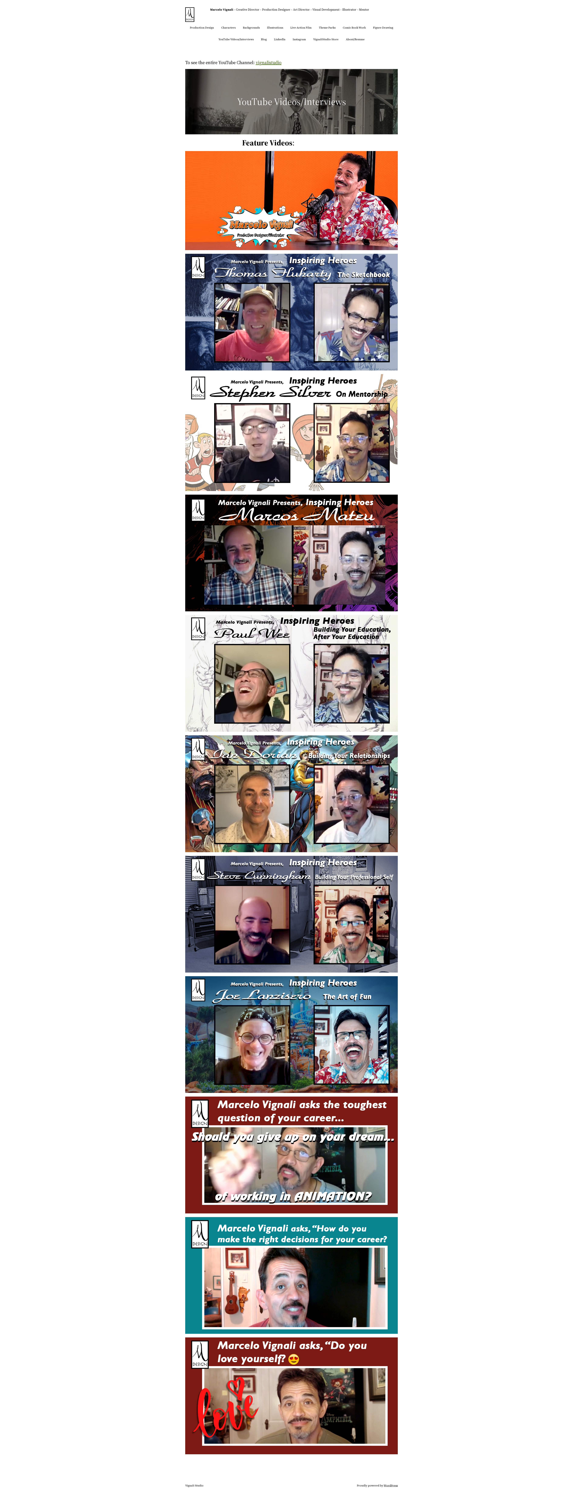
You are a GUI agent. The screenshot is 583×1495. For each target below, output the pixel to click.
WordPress (391, 1485)
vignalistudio (268, 62)
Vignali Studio (194, 1485)
